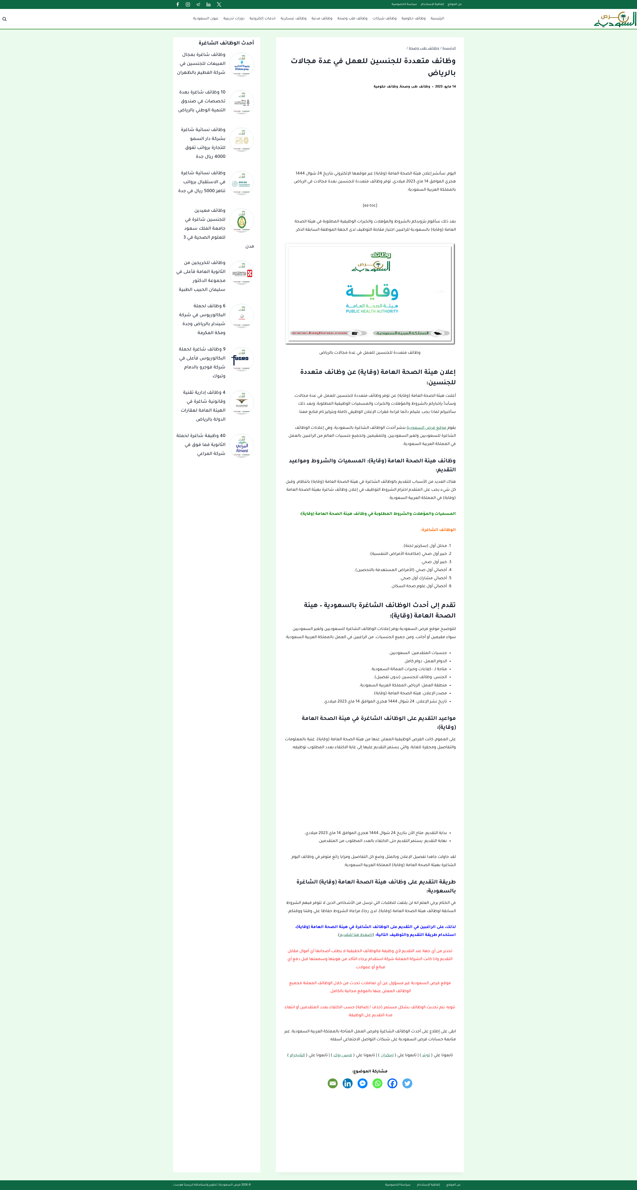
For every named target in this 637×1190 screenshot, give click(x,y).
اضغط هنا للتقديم (356, 935)
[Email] (333, 1083)
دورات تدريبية (234, 19)
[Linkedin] (208, 4)
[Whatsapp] (377, 1083)
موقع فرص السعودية (426, 428)
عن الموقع (455, 4)
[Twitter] (218, 4)
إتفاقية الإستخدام (432, 4)
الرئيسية (437, 19)
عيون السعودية (205, 19)
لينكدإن (387, 1055)
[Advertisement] (370, 133)
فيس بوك (342, 1055)
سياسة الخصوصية (404, 4)
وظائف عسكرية (294, 19)
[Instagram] (187, 4)
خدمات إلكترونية (263, 19)
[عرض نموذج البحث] (4, 18)
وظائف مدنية (322, 19)
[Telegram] (198, 4)
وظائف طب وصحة (352, 19)
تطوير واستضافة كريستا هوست (195, 1185)
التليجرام (297, 1055)
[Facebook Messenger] (363, 1083)
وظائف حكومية (414, 19)
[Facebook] (177, 4)
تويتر (426, 1055)
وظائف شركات (384, 19)
